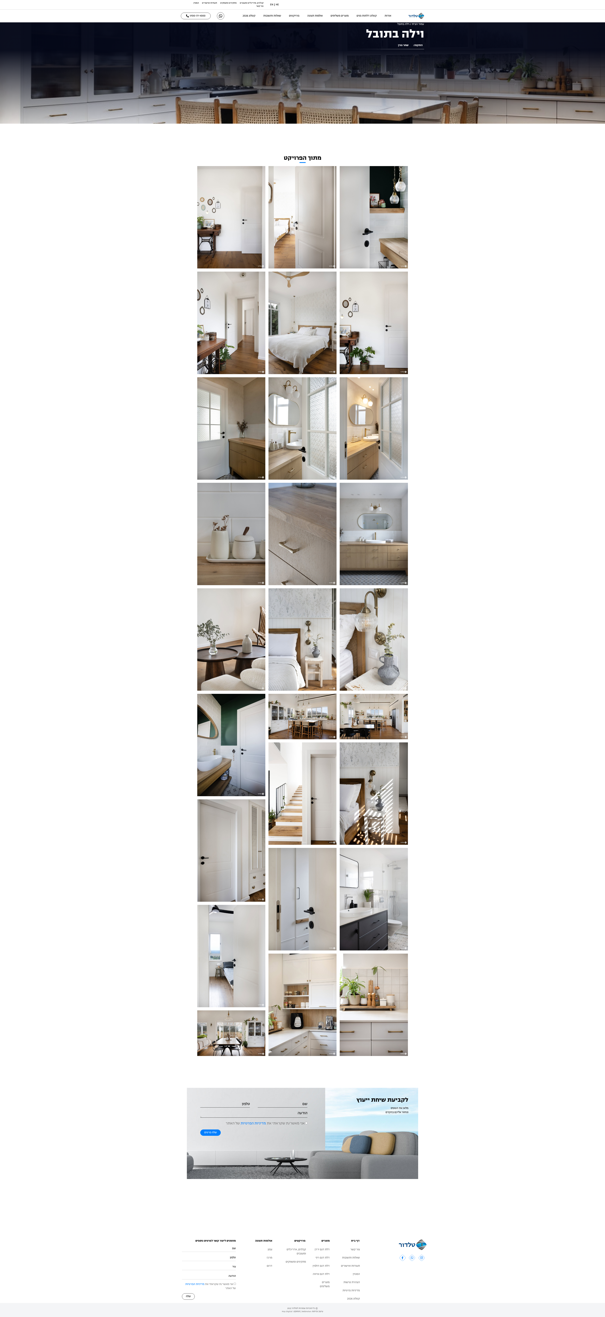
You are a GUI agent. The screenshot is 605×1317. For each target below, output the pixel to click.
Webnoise (306, 1311)
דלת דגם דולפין (321, 1266)
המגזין (196, 3)
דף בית (355, 1241)
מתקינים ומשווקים (228, 3)
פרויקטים (294, 16)
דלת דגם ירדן (322, 1249)
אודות (388, 16)
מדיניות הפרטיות (253, 1123)
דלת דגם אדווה (321, 1274)
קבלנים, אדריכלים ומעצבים (251, 3)
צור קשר (259, 6)
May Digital (287, 1311)
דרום (269, 1266)
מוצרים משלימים (340, 16)
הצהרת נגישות (351, 1282)
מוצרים (325, 1241)
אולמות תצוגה (315, 16)
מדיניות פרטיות (351, 1290)
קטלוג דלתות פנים (367, 16)
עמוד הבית (418, 24)
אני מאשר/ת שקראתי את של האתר (265, 1123)
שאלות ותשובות (272, 16)
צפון (270, 1249)
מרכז (269, 1258)
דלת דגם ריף (323, 1258)
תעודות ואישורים (209, 3)
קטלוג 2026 (249, 16)
